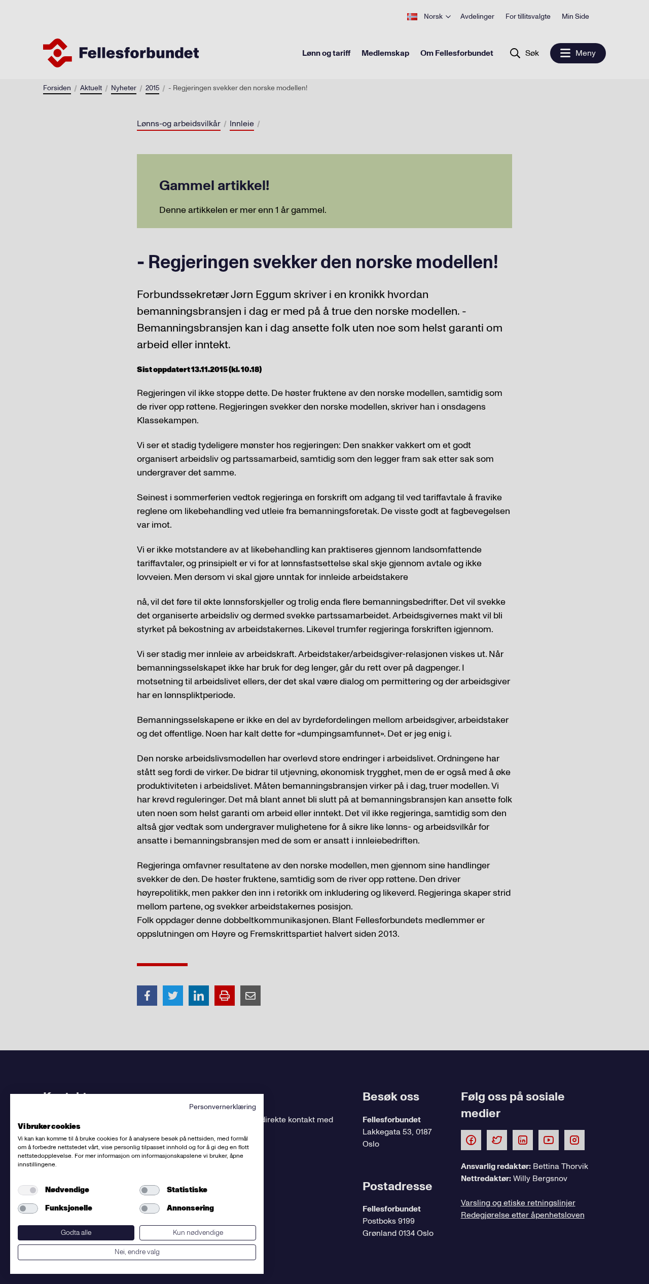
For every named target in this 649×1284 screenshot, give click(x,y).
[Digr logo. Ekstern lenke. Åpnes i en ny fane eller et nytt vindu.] (24, 1115)
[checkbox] (28, 1190)
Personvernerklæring (222, 1107)
